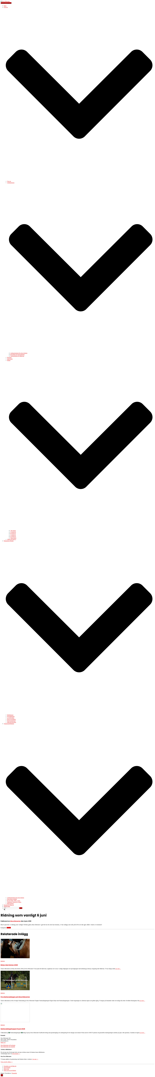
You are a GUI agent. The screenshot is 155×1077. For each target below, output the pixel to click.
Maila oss (3, 1042)
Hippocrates (7, 906)
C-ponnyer (13, 535)
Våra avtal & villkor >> (7, 1062)
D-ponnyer (13, 536)
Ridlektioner (10, 715)
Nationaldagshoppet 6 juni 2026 (13, 1029)
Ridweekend (10, 903)
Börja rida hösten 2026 (9, 965)
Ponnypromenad (11, 720)
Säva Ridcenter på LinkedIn (8, 1046)
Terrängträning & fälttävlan (17, 356)
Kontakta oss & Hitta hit (10, 1066)
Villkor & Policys (11, 539)
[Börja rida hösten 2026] (15, 957)
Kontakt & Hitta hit (9, 905)
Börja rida (6, 1069)
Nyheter (9, 927)
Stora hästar (13, 538)
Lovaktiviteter (10, 718)
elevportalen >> (16, 1053)
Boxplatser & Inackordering (17, 354)
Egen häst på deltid (12, 899)
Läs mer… (118, 968)
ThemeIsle (14, 1073)
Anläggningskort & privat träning (18, 353)
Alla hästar (13, 530)
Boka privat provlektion (10, 1070)
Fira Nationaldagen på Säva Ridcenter (15, 997)
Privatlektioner (11, 716)
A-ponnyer (13, 532)
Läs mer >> (35, 1059)
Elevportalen (7, 1067)
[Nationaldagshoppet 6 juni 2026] (15, 1021)
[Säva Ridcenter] (5, 1)
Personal (9, 357)
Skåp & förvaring (11, 722)
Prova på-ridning (11, 719)
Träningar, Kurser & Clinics (14, 902)
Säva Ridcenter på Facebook (8, 1045)
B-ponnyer (13, 533)
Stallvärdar (10, 359)
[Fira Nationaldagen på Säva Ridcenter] (15, 989)
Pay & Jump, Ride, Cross (13, 900)
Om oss (9, 181)
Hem (5, 5)
